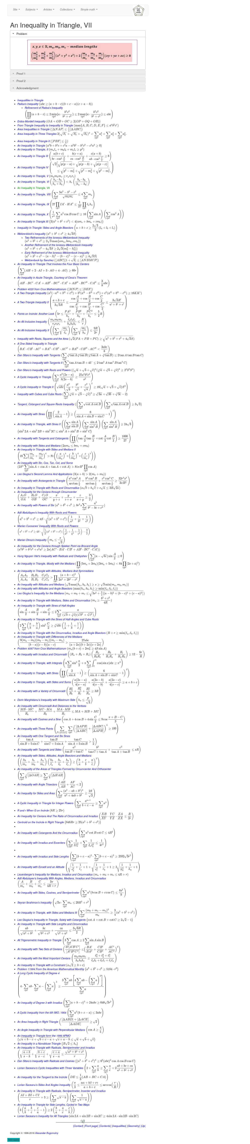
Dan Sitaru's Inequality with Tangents (38, 355)
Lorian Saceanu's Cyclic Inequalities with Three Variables (50, 1068)
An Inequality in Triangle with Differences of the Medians (49, 636)
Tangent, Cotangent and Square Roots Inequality (45, 404)
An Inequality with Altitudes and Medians (40, 584)
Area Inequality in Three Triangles (37, 134)
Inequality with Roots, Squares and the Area (42, 338)
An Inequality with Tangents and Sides (39, 749)
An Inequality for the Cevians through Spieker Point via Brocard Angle (57, 546)
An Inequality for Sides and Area (36, 793)
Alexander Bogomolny (46, 1133)
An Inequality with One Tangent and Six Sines (43, 736)
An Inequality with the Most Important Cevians (43, 958)
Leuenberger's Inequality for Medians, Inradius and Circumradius (55, 874)
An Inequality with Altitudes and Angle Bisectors (44, 588)
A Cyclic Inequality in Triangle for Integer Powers (45, 803)
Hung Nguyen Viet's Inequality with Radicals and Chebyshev (52, 556)
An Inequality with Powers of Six (35, 505)
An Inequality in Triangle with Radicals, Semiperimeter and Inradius (56, 1047)
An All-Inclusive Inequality (32, 321)
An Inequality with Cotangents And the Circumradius (47, 832)
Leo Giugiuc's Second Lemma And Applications (44, 474)
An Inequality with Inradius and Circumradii (42, 654)
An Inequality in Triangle (31, 145)
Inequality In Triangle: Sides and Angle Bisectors (45, 227)
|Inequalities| (119, 1126)
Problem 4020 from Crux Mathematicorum (41, 289)
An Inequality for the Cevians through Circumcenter (47, 492)
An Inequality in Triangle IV (32, 167)
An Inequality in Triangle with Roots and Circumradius (48, 488)
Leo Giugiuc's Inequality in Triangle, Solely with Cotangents (51, 920)
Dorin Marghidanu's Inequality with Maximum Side (46, 700)
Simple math (90, 10)
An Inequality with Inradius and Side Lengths (43, 856)
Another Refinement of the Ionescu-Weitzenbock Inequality (59, 245)
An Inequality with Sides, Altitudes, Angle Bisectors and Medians (54, 755)
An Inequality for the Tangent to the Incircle (42, 1077)
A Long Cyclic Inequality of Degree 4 (38, 973)
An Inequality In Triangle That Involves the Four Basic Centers (53, 264)
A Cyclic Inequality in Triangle (34, 377)
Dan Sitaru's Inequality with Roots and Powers (44, 370)
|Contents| (105, 1126)
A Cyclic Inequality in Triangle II (35, 387)
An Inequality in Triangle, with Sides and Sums (44, 682)
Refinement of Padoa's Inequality (44, 108)
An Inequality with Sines (31, 414)
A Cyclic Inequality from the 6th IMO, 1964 (41, 1012)
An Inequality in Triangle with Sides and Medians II (46, 449)
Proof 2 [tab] (21, 81)
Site (17, 10)
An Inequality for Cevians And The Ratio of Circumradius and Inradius (57, 816)
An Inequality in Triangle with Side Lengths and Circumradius (52, 924)
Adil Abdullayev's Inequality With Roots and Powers (47, 512)
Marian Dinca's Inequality (31, 539)
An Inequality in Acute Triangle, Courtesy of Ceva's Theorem (52, 277)
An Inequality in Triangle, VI (33, 181)
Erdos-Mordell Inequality (31, 121)
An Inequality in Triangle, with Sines (37, 673)
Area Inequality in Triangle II (33, 141)
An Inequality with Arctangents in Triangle (41, 480)
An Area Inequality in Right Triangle (37, 1021)
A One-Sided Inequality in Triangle (37, 343)
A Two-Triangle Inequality (31, 293)
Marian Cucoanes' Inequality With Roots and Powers (47, 526)
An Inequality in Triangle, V (32, 176)
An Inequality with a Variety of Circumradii (41, 691)
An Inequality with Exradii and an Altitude (40, 867)
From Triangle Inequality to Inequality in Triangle (45, 125)
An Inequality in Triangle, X (32, 214)
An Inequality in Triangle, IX (33, 204)
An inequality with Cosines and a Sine (39, 719)
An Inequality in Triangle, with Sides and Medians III (47, 912)
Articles (49, 10)
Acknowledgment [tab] (27, 88)
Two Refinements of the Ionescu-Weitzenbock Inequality (57, 237)
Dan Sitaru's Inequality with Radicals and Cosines (45, 1061)
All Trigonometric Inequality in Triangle (39, 940)
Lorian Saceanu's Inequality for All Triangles (42, 1116)
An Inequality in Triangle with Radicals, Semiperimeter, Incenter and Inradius (61, 1091)
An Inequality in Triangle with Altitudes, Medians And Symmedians (55, 571)
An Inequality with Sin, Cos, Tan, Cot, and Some (45, 463)
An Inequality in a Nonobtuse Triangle (39, 1043)
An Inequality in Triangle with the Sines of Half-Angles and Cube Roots (58, 619)
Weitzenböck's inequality (31, 234)
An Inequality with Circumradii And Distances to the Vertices (51, 706)
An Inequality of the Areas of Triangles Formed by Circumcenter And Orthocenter (64, 769)
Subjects (32, 10)
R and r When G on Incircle (33, 810)
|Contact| (78, 1126)
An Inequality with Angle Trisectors (37, 784)
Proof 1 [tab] (21, 73)
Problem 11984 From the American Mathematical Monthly (50, 969)
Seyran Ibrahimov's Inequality (34, 902)
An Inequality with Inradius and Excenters (41, 842)
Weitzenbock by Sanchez (39, 260)
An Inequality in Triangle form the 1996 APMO (43, 1035)
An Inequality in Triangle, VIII (34, 194)
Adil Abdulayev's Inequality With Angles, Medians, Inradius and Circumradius (61, 878)
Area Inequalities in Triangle (33, 129)
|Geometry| (133, 1126)
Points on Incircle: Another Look (35, 313)
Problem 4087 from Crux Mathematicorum (41, 648)
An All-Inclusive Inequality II (33, 330)
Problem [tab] (21, 34)
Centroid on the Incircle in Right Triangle (40, 822)
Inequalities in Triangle (30, 100)
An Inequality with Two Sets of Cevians (39, 949)
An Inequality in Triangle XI (32, 221)
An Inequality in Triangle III (32, 156)
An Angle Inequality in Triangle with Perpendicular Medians (51, 1029)
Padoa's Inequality (27, 104)
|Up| (143, 1126)
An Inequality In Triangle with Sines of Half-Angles (46, 605)
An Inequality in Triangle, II (32, 149)
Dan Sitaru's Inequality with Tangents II (39, 362)
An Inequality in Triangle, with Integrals (39, 663)
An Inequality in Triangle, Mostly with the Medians (45, 563)
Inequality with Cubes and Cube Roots (39, 394)
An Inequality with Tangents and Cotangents (42, 438)
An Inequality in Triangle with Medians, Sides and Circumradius (53, 600)
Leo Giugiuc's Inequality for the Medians (40, 593)
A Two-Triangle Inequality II (33, 302)
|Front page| (91, 1126)
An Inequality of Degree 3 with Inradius (39, 1002)
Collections (68, 10)
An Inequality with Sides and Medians (39, 445)
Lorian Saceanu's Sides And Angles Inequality (43, 1085)
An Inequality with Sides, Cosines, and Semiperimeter (48, 892)
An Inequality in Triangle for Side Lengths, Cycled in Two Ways (53, 1104)
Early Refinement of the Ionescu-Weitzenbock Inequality (57, 252)
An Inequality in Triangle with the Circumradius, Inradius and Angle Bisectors (61, 633)
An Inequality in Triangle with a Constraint (41, 965)
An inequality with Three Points (35, 728)
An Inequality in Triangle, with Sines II (39, 424)
